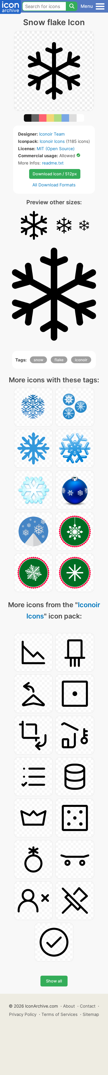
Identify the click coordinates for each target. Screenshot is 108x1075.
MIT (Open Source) (56, 148)
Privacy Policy (22, 1014)
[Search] (71, 6)
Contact (87, 1006)
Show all (54, 980)
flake (59, 359)
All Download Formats (54, 184)
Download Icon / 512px (55, 173)
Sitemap (91, 1014)
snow (38, 359)
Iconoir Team (52, 134)
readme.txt (53, 163)
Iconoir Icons (52, 141)
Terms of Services (59, 1014)
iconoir (81, 359)
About (69, 1006)
